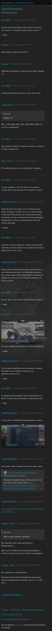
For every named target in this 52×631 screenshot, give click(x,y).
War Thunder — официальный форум (17, 3)
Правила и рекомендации (33, 610)
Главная (4, 610)
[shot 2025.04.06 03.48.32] (23, 488)
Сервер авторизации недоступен (22, 472)
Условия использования (11, 614)
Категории (15, 610)
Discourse (18, 625)
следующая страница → (12, 594)
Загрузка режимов (12, 8)
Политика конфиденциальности (15, 619)
